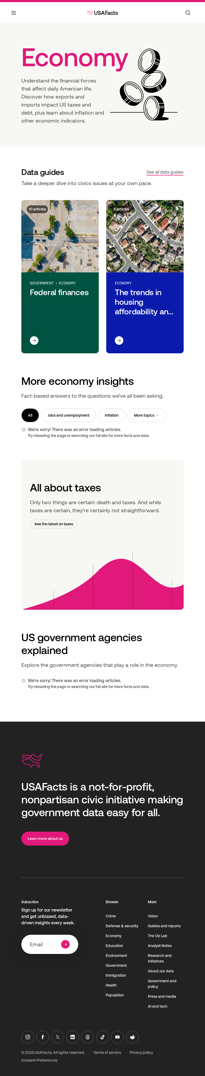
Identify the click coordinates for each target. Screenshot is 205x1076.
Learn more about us (45, 838)
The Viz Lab (157, 936)
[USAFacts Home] (102, 13)
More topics (144, 415)
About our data (161, 971)
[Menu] (13, 16)
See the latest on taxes (53, 524)
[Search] (188, 12)
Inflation (112, 415)
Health (111, 985)
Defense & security (122, 926)
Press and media (162, 996)
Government (116, 965)
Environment (116, 955)
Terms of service (107, 1052)
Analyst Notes (160, 946)
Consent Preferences (39, 1060)
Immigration (116, 975)
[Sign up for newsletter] (65, 944)
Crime (111, 916)
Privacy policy (141, 1052)
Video (153, 916)
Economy (113, 936)
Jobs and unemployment (68, 415)
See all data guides (165, 172)
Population (115, 995)
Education (114, 946)
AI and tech (157, 1006)
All (30, 415)
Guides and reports (164, 926)
